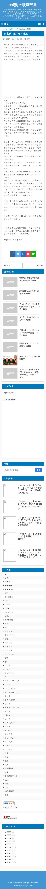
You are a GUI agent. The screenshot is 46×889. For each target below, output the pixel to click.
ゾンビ (7, 703)
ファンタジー (10, 722)
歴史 (6, 795)
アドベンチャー (11, 635)
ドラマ (7, 711)
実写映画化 (9, 768)
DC (6, 600)
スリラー (8, 696)
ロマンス (8, 749)
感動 (6, 760)
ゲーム (7, 661)
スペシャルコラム (12, 692)
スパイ (7, 684)
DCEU (7, 604)
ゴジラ (7, 665)
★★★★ (8, 585)
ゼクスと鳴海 (10, 699)
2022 (9, 844)
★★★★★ (9, 589)
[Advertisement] (23, 80)
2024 (9, 838)
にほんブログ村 (10, 807)
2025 (9, 835)
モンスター (9, 741)
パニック (8, 715)
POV (6, 623)
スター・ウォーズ (12, 680)
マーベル (8, 730)
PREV (7, 265)
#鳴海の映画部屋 (23, 4)
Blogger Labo (27, 885)
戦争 (6, 772)
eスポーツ (9, 612)
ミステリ (8, 734)
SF (6, 627)
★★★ (7, 581)
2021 (9, 847)
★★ (6, 578)
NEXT (38, 265)
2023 (9, 841)
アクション (9, 631)
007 (6, 593)
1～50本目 (9, 597)
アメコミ (8, 642)
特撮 (6, 783)
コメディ (8, 669)
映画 (6, 753)
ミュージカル (10, 738)
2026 (9, 832)
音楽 (6, 757)
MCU (7, 616)
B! (23, 253)
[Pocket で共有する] (28, 254)
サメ (6, 677)
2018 (9, 856)
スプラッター (10, 688)
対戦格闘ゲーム (11, 776)
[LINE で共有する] (33, 254)
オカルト (8, 646)
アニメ (7, 638)
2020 (9, 850)
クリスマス (9, 654)
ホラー (7, 726)
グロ (6, 658)
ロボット (8, 745)
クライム (8, 650)
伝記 (6, 779)
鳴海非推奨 (9, 791)
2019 (9, 853)
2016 (9, 862)
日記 (28, 39)
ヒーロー (8, 718)
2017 (9, 859)
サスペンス (9, 673)
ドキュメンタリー (12, 707)
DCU (7, 608)
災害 (6, 764)
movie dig (9, 619)
